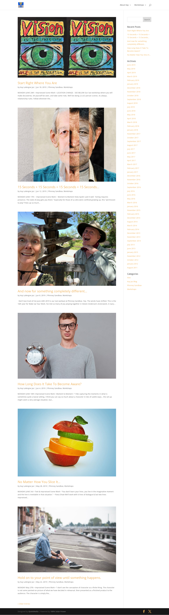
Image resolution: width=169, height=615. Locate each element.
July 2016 (131, 191)
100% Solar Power (58, 611)
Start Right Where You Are (37, 83)
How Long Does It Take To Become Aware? (49, 384)
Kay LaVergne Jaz (27, 87)
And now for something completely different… (52, 291)
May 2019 (131, 69)
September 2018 (134, 99)
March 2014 (132, 225)
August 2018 (132, 103)
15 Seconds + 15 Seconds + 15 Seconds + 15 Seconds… (58, 187)
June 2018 (131, 111)
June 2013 (131, 248)
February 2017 (133, 168)
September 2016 (134, 187)
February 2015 (133, 214)
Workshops (139, 5)
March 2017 (132, 164)
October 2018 (132, 95)
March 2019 (132, 76)
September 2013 (134, 241)
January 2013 (132, 252)
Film (129, 277)
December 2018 (133, 88)
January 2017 (132, 172)
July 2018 (131, 107)
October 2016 (132, 183)
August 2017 (132, 145)
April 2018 (131, 118)
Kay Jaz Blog (132, 281)
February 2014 (133, 229)
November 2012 (133, 256)
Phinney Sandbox (55, 87)
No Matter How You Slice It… (39, 482)
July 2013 (131, 244)
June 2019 (131, 65)
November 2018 (133, 91)
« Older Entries (24, 604)
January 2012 (132, 264)
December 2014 (133, 218)
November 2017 (133, 134)
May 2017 (131, 157)
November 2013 (133, 237)
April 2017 (131, 160)
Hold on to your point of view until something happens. (59, 577)
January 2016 (132, 206)
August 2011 (132, 267)
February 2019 (133, 80)
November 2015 (133, 210)
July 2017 (131, 149)
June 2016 (131, 195)
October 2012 (132, 260)
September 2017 (134, 141)
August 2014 (132, 221)
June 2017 (131, 153)
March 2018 (132, 122)
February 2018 (133, 126)
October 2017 (132, 137)
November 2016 (133, 179)
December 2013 (133, 233)
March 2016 (132, 202)
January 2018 (132, 130)
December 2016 (133, 176)
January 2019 (132, 84)
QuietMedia (33, 611)
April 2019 (131, 72)
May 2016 (131, 199)
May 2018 (131, 114)
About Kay (124, 5)
